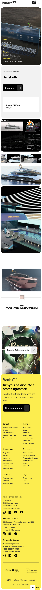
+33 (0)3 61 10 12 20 (10, 505)
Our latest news (8, 433)
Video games (27, 435)
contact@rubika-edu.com (12, 508)
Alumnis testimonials (30, 458)
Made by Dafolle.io (21, 584)
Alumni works (28, 460)
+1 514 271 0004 (9, 527)
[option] (32, 587)
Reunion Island (8, 483)
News (25, 463)
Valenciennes (8, 478)
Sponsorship (7, 438)
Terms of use (27, 478)
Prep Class (27, 427)
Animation (26, 433)
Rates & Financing (9, 435)
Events (5, 430)
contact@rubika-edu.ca (11, 530)
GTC (24, 481)
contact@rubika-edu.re (11, 552)
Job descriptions (29, 455)
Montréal (6, 481)
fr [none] (33, 588)
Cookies (26, 483)
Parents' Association (10, 427)
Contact (26, 466)
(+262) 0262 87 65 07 (11, 549)
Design (25, 430)
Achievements (7, 71)
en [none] (37, 588)
